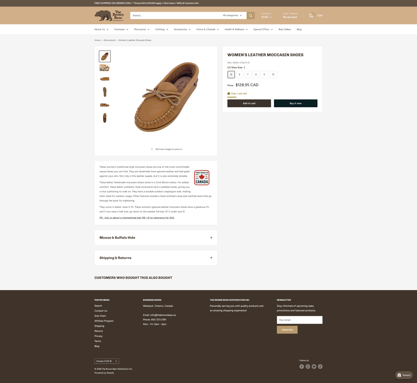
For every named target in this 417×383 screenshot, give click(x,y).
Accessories (180, 29)
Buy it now (296, 103)
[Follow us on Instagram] (308, 366)
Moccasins (140, 29)
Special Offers (261, 29)
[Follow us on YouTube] (314, 366)
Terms (97, 341)
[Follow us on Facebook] (301, 366)
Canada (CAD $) (104, 361)
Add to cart (249, 103)
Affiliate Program (104, 320)
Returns (98, 331)
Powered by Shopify (104, 373)
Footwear (119, 29)
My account (290, 17)
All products (109, 40)
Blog (299, 29)
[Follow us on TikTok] (320, 366)
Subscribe (287, 329)
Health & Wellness (234, 29)
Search (98, 305)
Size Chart (100, 315)
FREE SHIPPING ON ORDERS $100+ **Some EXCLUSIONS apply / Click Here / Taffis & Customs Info (146, 3)
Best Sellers (285, 29)
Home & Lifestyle (205, 29)
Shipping (99, 325)
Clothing (160, 29)
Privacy (98, 336)
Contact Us (100, 310)
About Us (99, 29)
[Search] (251, 15)
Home (97, 40)
